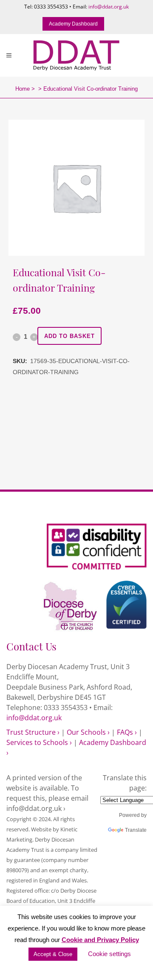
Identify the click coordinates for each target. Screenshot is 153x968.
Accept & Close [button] (53, 954)
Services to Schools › (39, 742)
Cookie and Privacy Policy (100, 939)
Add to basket (69, 336)
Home (22, 89)
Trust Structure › (33, 732)
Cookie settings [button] (109, 953)
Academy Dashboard (73, 23)
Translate (136, 830)
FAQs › (127, 732)
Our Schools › (88, 732)
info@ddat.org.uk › (35, 808)
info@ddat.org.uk (108, 6)
